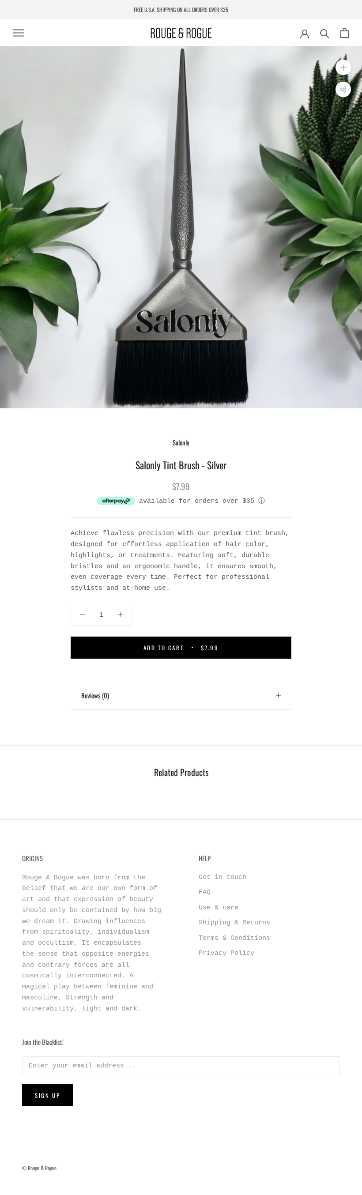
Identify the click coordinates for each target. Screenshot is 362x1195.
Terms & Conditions (234, 938)
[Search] (324, 33)
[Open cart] (344, 33)
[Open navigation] (18, 33)
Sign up (47, 1095)
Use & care (218, 908)
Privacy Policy (226, 953)
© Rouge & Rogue (39, 1168)
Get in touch (222, 877)
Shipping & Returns (234, 923)
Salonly (181, 442)
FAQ (205, 892)
